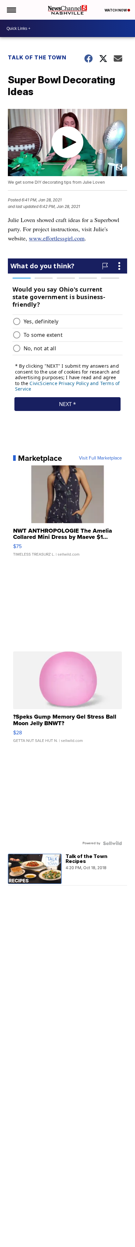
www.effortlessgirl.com (57, 238)
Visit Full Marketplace (100, 458)
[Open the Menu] (11, 10)
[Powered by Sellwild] (112, 843)
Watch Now (116, 10)
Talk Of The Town (37, 57)
